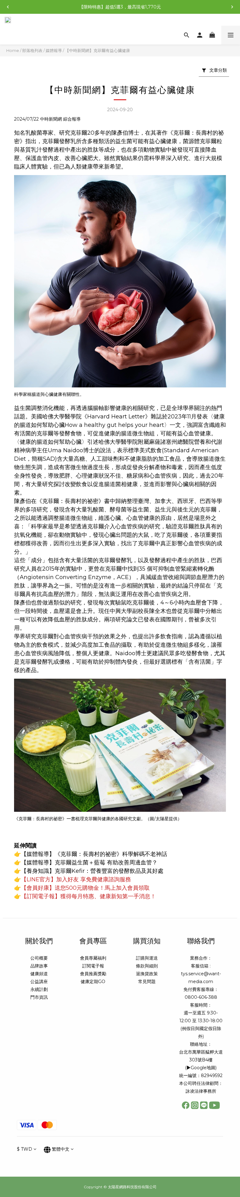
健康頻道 (39, 974)
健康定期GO (93, 981)
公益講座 (39, 981)
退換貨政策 (147, 974)
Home (12, 50)
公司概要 (39, 958)
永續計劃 (39, 989)
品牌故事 (39, 966)
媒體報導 (54, 50)
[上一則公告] (8, 7)
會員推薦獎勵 (93, 974)
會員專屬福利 (93, 958)
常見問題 (147, 981)
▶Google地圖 (201, 1067)
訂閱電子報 (93, 966)
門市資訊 (39, 997)
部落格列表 (32, 50)
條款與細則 (147, 966)
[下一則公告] (232, 7)
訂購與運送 (147, 958)
